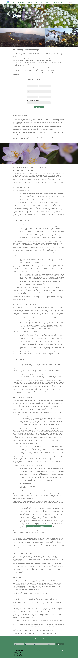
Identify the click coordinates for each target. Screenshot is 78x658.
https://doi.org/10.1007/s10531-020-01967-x (24, 595)
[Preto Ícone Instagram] (39, 650)
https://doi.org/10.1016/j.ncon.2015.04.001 (39, 611)
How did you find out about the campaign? (33, 100)
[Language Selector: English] (71, 2)
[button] (13, 2)
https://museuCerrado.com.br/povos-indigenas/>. (27, 630)
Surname (40, 83)
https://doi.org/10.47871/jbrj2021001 (33, 581)
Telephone (28, 94)
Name (28, 83)
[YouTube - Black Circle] (41, 650)
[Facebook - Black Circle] (37, 650)
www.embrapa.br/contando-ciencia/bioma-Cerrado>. (38, 604)
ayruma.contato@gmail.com (18, 655)
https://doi (16, 589)
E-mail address (29, 89)
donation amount (42, 94)
